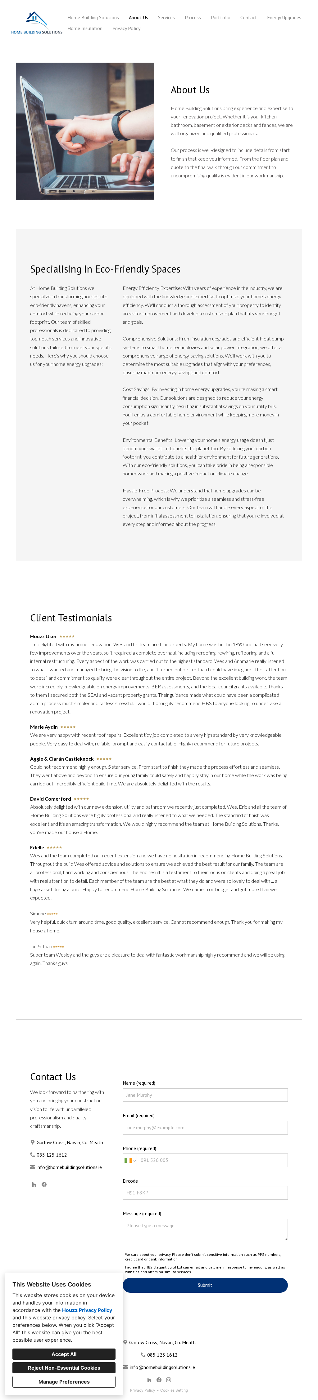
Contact (248, 17)
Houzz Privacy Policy (87, 1310)
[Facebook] (44, 1184)
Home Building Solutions (93, 17)
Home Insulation (84, 28)
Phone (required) (139, 1148)
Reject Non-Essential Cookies (64, 1368)
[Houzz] (34, 1184)
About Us (138, 17)
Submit (205, 1285)
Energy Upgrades (284, 17)
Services (166, 17)
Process (193, 17)
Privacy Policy (126, 28)
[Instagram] (168, 1380)
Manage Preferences (64, 1382)
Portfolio (220, 17)
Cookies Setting (174, 1390)
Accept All (64, 1354)
